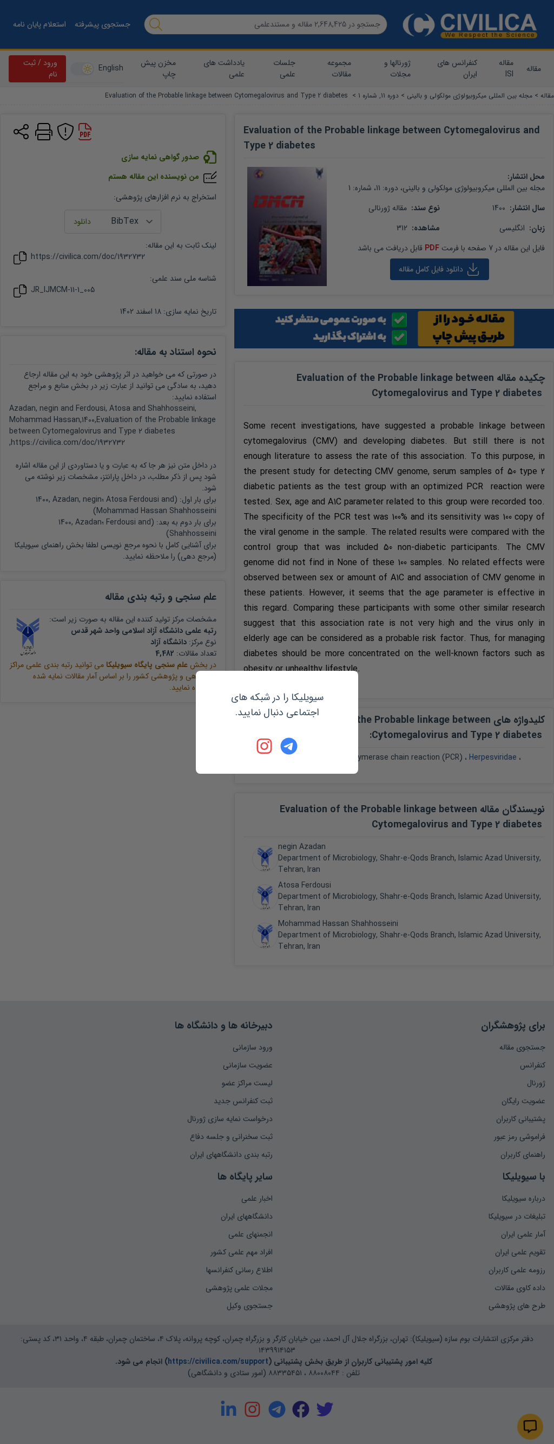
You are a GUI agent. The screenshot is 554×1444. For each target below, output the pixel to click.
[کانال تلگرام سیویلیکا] (289, 746)
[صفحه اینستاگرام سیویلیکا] (265, 746)
